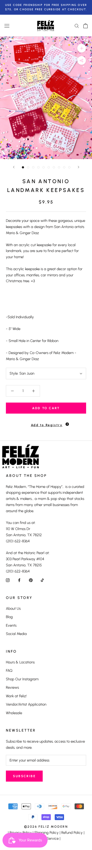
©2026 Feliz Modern (46, 826)
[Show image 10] (69, 167)
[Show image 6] (49, 167)
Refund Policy (72, 832)
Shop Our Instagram (22, 679)
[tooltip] (67, 424)
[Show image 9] (64, 167)
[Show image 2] (28, 167)
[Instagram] (8, 580)
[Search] (77, 26)
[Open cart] (85, 25)
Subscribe (24, 776)
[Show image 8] (59, 167)
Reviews (12, 687)
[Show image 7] (54, 167)
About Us (13, 608)
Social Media (16, 634)
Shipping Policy (46, 832)
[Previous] (13, 167)
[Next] (78, 167)
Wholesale (14, 713)
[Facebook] (19, 580)
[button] (46, 422)
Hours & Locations (20, 662)
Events (11, 625)
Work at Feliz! (16, 696)
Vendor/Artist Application (26, 704)
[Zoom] (81, 48)
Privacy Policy (21, 832)
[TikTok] (42, 580)
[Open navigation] (6, 26)
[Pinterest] (31, 580)
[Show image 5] (43, 167)
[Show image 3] (33, 167)
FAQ (9, 670)
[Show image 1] (23, 167)
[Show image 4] (38, 167)
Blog (9, 617)
